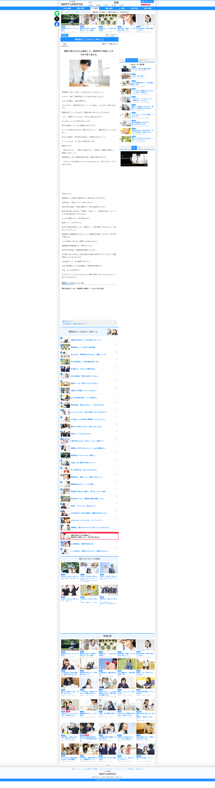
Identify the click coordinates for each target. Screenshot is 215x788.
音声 (139, 147)
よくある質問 (87, 769)
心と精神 (67, 12)
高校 (99, 5)
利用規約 (95, 769)
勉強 (91, 5)
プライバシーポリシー (106, 769)
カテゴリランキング (132, 60)
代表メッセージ (76, 769)
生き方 (72, 12)
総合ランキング (143, 60)
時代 (107, 5)
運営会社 (131, 769)
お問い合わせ (139, 769)
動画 (134, 147)
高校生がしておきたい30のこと (83, 12)
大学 (123, 5)
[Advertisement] (89, 179)
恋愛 (115, 5)
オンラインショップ (121, 769)
